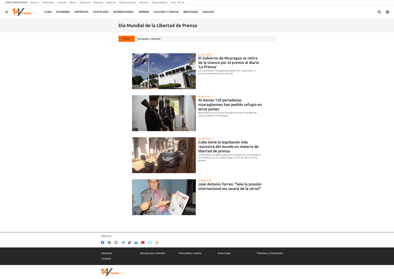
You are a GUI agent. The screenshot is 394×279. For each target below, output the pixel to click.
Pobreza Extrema (127, 2)
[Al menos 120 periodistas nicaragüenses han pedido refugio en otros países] (164, 113)
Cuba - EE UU (177, 2)
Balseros (34, 2)
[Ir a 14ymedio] (26, 12)
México (73, 2)
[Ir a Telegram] (123, 242)
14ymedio (106, 253)
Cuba (48, 12)
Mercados (190, 12)
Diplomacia (85, 2)
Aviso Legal (224, 253)
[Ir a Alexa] (150, 242)
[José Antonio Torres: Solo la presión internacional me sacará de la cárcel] (164, 197)
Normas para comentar (152, 253)
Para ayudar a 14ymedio (148, 39)
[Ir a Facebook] (103, 242)
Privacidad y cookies (190, 253)
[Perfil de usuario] (387, 12)
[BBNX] (113, 272)
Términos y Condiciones (269, 253)
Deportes (81, 12)
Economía (63, 12)
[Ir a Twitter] (110, 242)
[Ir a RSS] (157, 242)
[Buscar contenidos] (379, 12)
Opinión (144, 12)
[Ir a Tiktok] (130, 242)
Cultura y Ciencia (166, 12)
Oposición (144, 2)
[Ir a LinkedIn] (137, 242)
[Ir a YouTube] (143, 242)
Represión (98, 2)
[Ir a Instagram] (117, 242)
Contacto (106, 258)
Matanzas (111, 2)
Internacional (123, 12)
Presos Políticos (159, 2)
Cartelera (101, 12)
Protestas (61, 2)
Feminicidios (48, 2)
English (208, 12)
